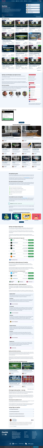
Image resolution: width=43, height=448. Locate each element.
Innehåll (3, 16)
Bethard (14, 245)
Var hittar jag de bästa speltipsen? (13, 409)
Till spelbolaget (31, 242)
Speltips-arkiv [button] (39, 70)
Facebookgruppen (26, 177)
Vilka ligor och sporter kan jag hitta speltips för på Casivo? (17, 416)
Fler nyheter (39, 169)
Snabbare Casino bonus (15, 273)
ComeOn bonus (15, 275)
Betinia (14, 248)
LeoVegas (14, 256)
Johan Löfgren (14, 419)
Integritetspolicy (34, 437)
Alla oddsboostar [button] (22, 122)
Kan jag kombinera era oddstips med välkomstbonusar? (16, 413)
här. (26, 405)
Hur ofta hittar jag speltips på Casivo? (14, 411)
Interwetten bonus (15, 278)
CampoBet (14, 253)
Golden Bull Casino (15, 242)
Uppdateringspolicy (26, 437)
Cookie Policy (33, 438)
